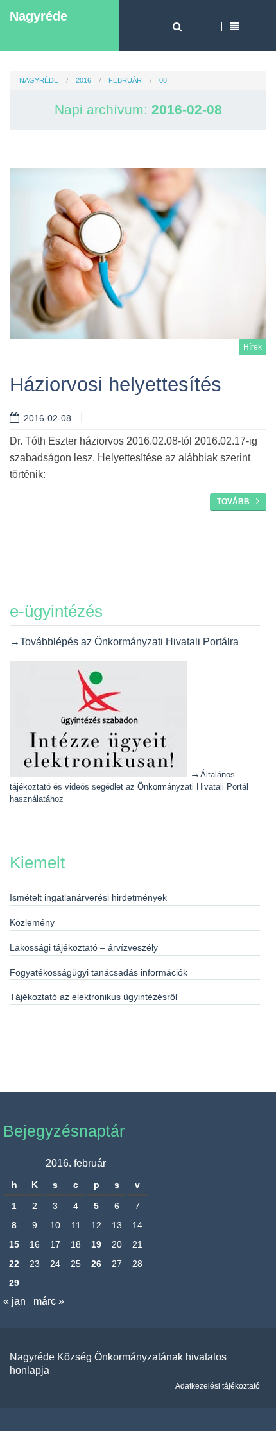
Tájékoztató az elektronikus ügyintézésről (93, 997)
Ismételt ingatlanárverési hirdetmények (88, 897)
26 (96, 1263)
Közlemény (32, 922)
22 (14, 1263)
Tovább (233, 501)
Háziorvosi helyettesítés (115, 384)
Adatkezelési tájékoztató (217, 1386)
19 (96, 1244)
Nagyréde (38, 16)
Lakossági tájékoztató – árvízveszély (84, 947)
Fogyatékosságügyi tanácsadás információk (98, 972)
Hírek (252, 347)
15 (14, 1244)
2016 (83, 80)
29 (14, 1283)
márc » (48, 1301)
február (125, 80)
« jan (14, 1301)
